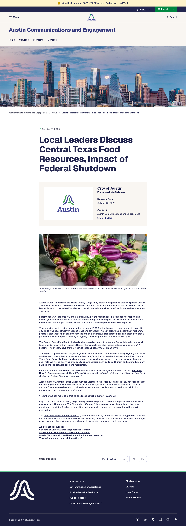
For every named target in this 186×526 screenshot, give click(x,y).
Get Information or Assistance (85, 487)
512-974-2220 (104, 218)
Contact (52, 40)
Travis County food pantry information (59, 438)
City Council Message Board (84, 503)
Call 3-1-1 (145, 10)
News (54, 113)
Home (12, 40)
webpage (75, 376)
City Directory (133, 481)
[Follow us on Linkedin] (160, 520)
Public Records (77, 498)
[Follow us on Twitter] (152, 520)
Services (24, 40)
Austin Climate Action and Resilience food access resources (71, 435)
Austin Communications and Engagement (28, 113)
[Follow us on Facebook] (137, 520)
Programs (38, 40)
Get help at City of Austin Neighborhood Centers (64, 429)
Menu (16, 17)
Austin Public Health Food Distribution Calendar (64, 432)
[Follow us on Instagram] (145, 520)
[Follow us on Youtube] (168, 520)
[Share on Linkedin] (143, 459)
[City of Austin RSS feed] (175, 520)
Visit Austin (75, 481)
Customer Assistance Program (60, 415)
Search (173, 17)
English (165, 9)
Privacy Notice (133, 498)
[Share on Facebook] (133, 459)
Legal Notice (132, 492)
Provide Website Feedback (83, 492)
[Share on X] (124, 459)
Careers (130, 487)
